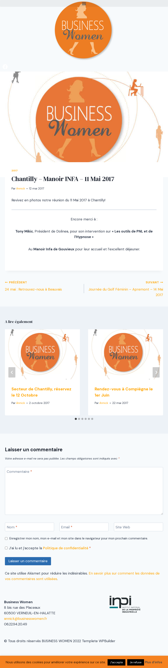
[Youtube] (5, 100)
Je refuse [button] (136, 662)
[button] (84, 3)
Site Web (123, 527)
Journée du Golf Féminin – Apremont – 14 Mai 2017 (126, 289)
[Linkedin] (5, 78)
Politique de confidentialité (66, 548)
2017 (14, 170)
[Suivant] (156, 372)
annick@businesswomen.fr (25, 618)
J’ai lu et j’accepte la (50, 548)
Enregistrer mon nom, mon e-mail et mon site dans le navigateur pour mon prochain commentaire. (78, 538)
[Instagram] (5, 89)
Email (66, 527)
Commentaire (19, 471)
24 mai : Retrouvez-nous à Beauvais (33, 286)
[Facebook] (5, 67)
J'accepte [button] (116, 662)
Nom (12, 527)
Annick (20, 188)
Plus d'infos (153, 662)
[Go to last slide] (11, 372)
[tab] (76, 419)
